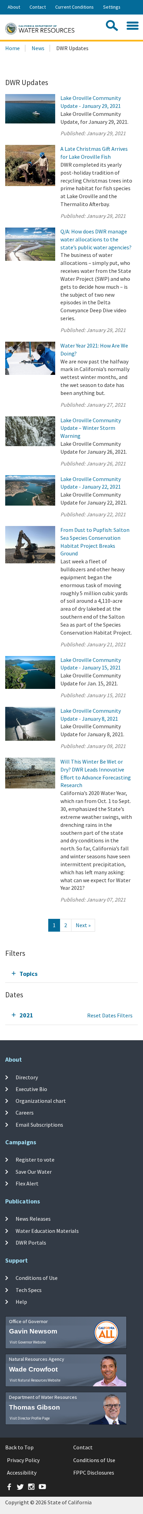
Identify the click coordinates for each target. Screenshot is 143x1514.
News (38, 48)
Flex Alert (27, 1183)
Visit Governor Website (28, 1342)
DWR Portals (31, 1242)
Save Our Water (34, 1171)
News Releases (33, 1218)
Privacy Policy (23, 1460)
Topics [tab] (28, 974)
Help (21, 1301)
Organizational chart (41, 1100)
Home (12, 48)
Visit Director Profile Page (30, 1418)
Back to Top (19, 1447)
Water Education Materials (47, 1230)
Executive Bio (31, 1089)
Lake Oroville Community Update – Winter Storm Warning (90, 428)
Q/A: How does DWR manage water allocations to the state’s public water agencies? (96, 239)
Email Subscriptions (39, 1124)
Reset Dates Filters (110, 1015)
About (14, 7)
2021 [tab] (26, 1015)
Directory (27, 1076)
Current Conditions (74, 7)
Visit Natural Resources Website (35, 1380)
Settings (111, 7)
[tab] (71, 973)
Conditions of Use (37, 1277)
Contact (38, 7)
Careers (25, 1112)
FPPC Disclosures (93, 1472)
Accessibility (21, 1472)
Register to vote (35, 1159)
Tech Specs (29, 1289)
